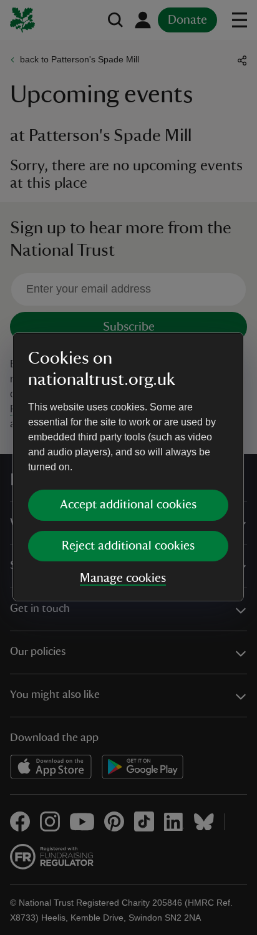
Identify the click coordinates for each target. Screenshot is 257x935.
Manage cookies (123, 578)
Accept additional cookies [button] (128, 504)
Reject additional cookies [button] (128, 546)
